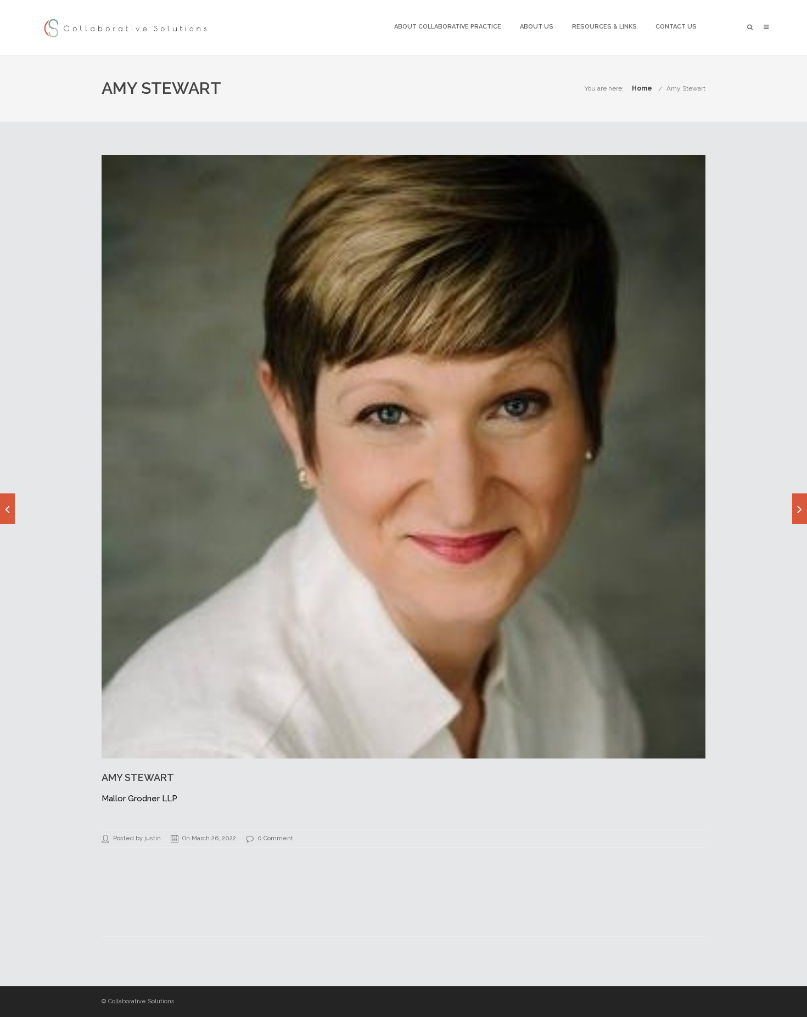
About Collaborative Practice (447, 26)
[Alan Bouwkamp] (7, 508)
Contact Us (676, 26)
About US (536, 26)
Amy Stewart (685, 88)
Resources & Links (604, 26)
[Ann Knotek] (799, 508)
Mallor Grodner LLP (139, 799)
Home (642, 88)
